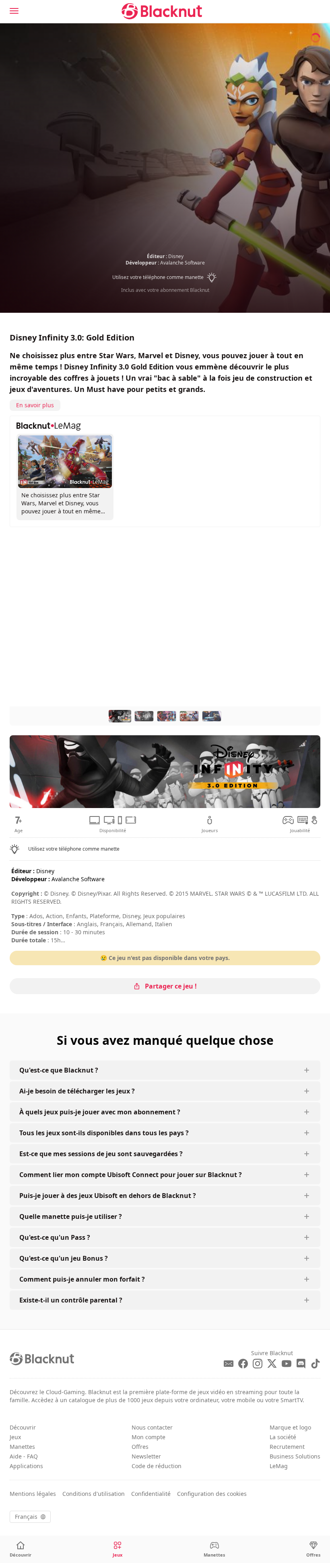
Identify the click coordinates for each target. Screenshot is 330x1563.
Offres (140, 1446)
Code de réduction (157, 1466)
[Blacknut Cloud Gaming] (162, 11)
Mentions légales (33, 1493)
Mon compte (148, 1437)
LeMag (279, 1466)
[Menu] (14, 11)
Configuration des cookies (212, 1493)
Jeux (15, 1437)
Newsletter (146, 1456)
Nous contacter (152, 1427)
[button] (165, 277)
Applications (26, 1466)
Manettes (22, 1446)
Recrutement (287, 1446)
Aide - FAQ (24, 1456)
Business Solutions (295, 1456)
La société (283, 1437)
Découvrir (23, 1427)
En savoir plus (35, 405)
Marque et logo (290, 1427)
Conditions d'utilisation (93, 1493)
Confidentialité (151, 1493)
